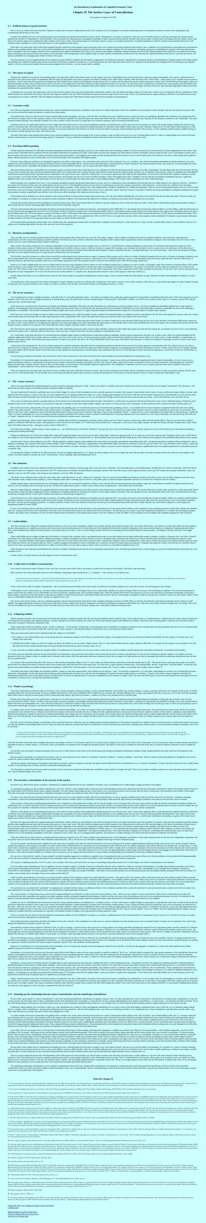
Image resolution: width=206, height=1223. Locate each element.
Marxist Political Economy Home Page (22, 1212)
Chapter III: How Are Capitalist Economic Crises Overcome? (31, 1206)
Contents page (13, 1208)
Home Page (18, 1216)
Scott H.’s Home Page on (23, 1214)
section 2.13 (35, 502)
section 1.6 (28, 789)
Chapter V (166, 850)
